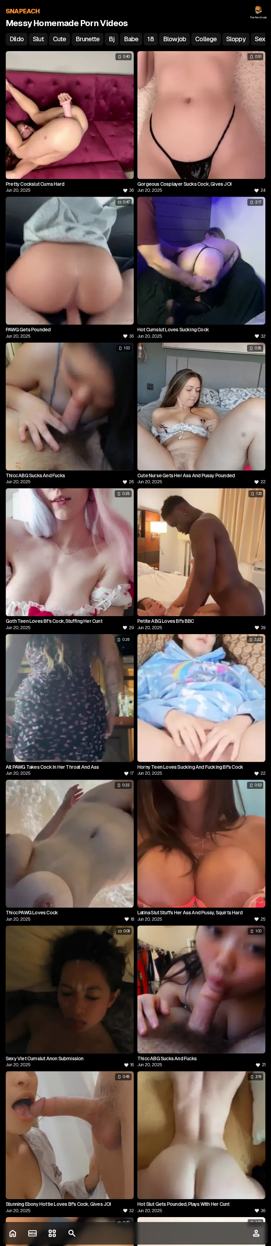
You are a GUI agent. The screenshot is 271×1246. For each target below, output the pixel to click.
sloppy (236, 39)
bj (111, 39)
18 (150, 39)
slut (38, 39)
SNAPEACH (23, 11)
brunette (88, 39)
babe (131, 39)
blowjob (174, 39)
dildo (17, 39)
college (206, 39)
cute (59, 39)
